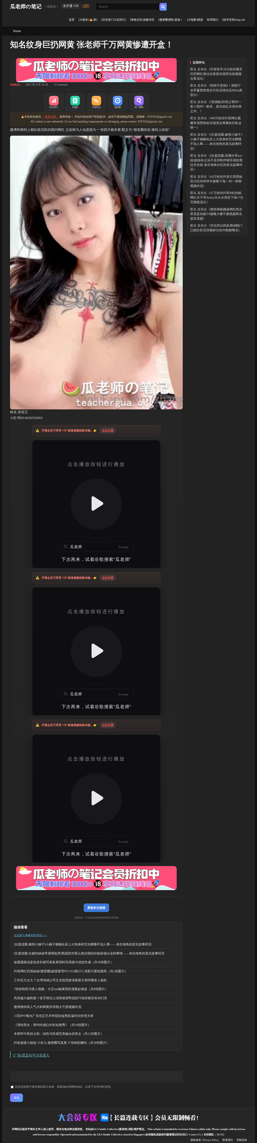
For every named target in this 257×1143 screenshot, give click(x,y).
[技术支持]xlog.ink (233, 19)
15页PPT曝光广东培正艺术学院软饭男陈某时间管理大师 (53, 1016)
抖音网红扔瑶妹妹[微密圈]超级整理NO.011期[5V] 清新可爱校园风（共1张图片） (71, 971)
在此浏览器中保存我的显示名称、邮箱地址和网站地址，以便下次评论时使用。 (64, 1086)
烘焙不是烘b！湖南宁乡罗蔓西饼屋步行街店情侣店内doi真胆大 (216, 90)
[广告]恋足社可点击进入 (31, 1055)
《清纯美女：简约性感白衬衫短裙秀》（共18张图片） (52, 1025)
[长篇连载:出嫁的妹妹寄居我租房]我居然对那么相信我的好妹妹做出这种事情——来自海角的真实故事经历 (89, 953)
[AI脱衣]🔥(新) (88, 19)
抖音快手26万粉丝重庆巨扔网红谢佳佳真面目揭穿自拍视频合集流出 (216, 74)
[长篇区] (75, 102)
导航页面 (242, 1139)
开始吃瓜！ (16, 84)
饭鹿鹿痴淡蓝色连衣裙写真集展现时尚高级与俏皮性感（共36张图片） (63, 962)
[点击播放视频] (96, 504)
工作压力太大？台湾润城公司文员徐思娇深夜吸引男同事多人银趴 (60, 980)
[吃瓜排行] (53, 102)
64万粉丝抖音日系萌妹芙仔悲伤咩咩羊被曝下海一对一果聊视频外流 (216, 181)
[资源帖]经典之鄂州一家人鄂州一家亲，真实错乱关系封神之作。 (216, 106)
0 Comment (60, 84)
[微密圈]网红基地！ (170, 19)
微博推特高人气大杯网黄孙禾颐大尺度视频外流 (47, 1007)
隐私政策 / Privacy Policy (205, 1139)
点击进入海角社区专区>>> (30, 935)
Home (17, 31)
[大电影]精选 (195, 19)
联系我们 (212, 19)
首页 (71, 19)
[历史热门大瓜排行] (113, 19)
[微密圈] (117, 102)
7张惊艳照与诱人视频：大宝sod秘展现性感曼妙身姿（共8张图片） (61, 989)
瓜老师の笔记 (26, 6)
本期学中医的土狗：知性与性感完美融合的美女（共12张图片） (59, 1033)
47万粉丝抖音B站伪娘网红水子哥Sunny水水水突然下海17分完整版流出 (216, 197)
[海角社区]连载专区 (142, 19)
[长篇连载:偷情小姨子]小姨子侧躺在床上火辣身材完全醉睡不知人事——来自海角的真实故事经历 (83, 944)
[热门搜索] (139, 102)
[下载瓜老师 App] (86, 6)
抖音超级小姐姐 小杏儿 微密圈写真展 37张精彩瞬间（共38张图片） (61, 1042)
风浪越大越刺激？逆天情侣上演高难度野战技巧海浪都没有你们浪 (60, 998)
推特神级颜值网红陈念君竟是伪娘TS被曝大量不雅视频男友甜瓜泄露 (216, 214)
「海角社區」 (50, 116)
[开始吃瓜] (96, 102)
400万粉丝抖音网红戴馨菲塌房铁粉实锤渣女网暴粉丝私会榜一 (216, 122)
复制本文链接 (96, 907)
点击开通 (107, 430)
